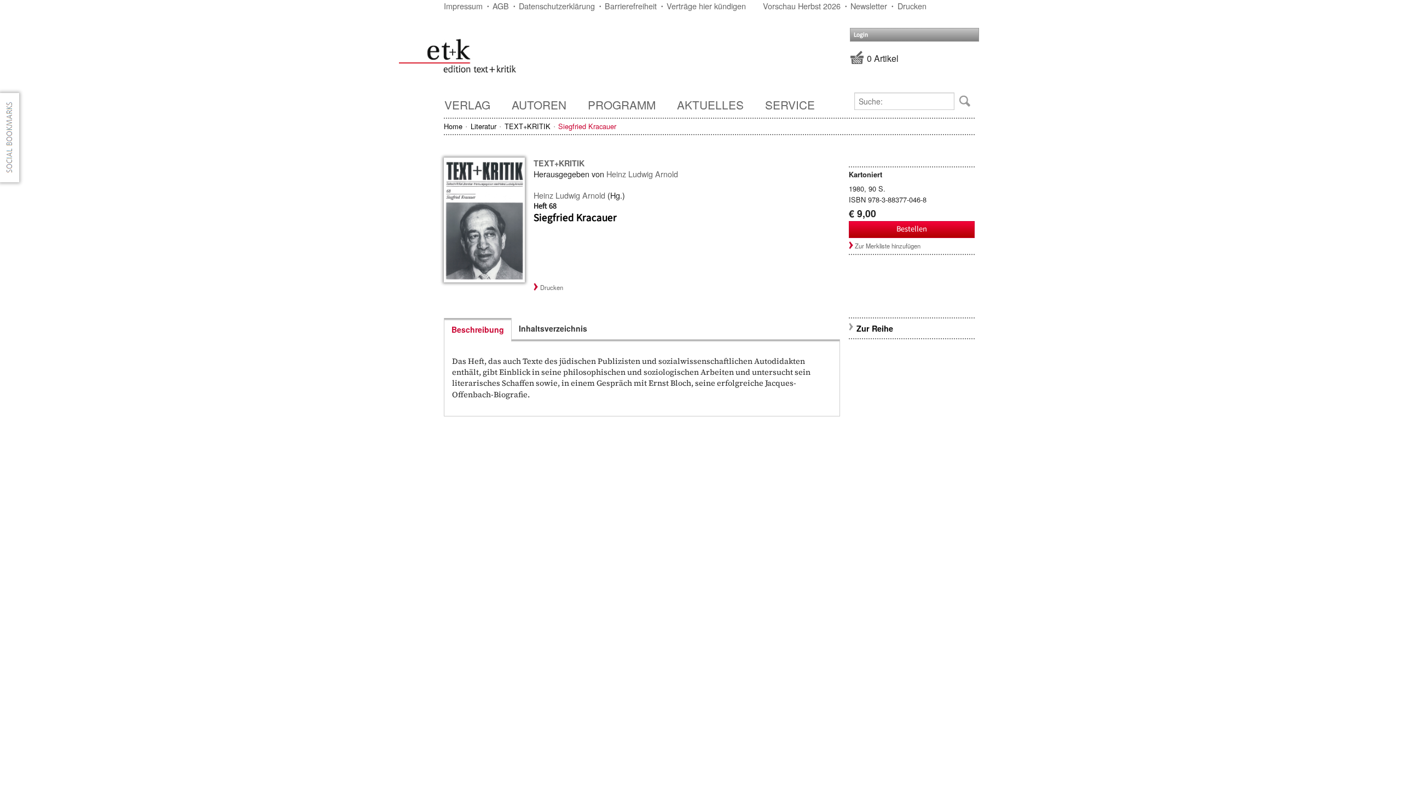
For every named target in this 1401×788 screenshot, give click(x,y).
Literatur (483, 126)
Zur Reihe (874, 328)
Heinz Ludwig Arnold (642, 173)
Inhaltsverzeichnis (553, 328)
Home (453, 126)
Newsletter (868, 5)
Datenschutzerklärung (557, 5)
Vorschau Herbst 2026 (802, 5)
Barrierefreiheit (631, 5)
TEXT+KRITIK (528, 126)
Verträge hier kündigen (706, 5)
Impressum (463, 5)
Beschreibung (477, 329)
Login (861, 35)
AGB (501, 5)
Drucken (912, 5)
